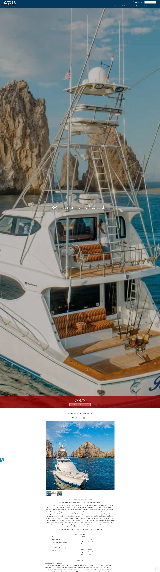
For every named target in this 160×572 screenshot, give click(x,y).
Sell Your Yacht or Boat (128, 5)
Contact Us (153, 5)
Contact (150, 2)
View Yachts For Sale (80, 404)
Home (108, 5)
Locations (138, 5)
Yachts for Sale (116, 5)
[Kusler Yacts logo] (10, 3)
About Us (146, 5)
